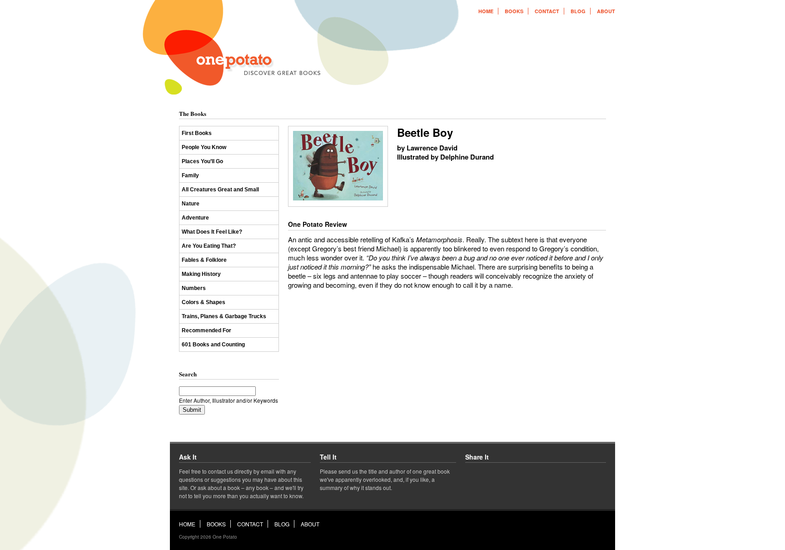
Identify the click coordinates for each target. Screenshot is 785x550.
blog (578, 11)
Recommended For (206, 330)
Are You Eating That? (209, 246)
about (606, 11)
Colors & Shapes (203, 302)
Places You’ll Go (202, 161)
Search (188, 374)
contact (547, 11)
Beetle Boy (425, 132)
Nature (190, 203)
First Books (197, 133)
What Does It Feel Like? (212, 232)
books (514, 11)
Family (190, 175)
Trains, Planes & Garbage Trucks (224, 316)
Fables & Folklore (204, 260)
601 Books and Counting (213, 344)
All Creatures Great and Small (220, 189)
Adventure (195, 218)
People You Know (204, 147)
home (485, 11)
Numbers (194, 288)
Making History (201, 274)
